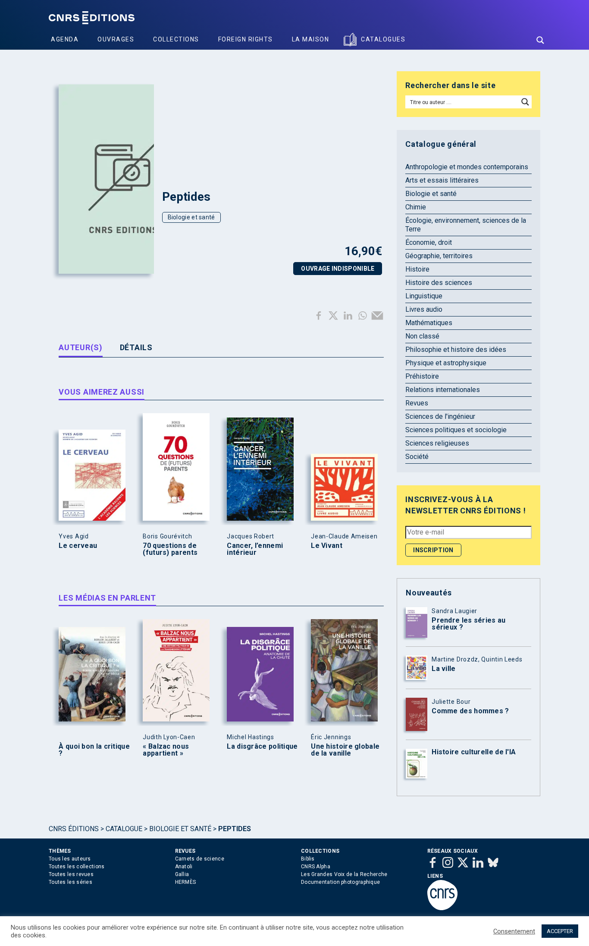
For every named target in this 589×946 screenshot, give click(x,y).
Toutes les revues (71, 874)
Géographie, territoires (439, 256)
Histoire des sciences (438, 282)
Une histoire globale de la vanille (345, 750)
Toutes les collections (77, 867)
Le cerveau (78, 545)
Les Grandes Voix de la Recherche (344, 874)
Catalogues (383, 39)
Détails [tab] (136, 347)
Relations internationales (442, 390)
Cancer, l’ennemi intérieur (255, 549)
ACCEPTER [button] (560, 931)
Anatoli (184, 867)
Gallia (182, 874)
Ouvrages (115, 39)
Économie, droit (428, 242)
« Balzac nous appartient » (166, 750)
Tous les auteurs (70, 859)
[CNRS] (442, 908)
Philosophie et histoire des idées (455, 349)
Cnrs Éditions (74, 829)
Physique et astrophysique (445, 363)
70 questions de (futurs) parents (170, 549)
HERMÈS (185, 882)
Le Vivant (326, 545)
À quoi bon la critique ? (94, 750)
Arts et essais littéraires (442, 180)
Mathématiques (428, 323)
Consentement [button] (514, 931)
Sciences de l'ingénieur (440, 416)
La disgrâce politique (262, 746)
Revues (416, 403)
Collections (176, 39)
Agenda (64, 39)
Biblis (308, 859)
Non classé (422, 336)
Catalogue (124, 829)
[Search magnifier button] (540, 40)
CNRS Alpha (315, 867)
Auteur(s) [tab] (80, 347)
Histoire (417, 269)
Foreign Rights (245, 39)
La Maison (310, 39)
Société (417, 456)
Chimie (415, 207)
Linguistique (423, 296)
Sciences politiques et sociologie (456, 430)
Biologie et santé (191, 217)
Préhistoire (422, 376)
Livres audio (423, 309)
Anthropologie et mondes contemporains (466, 167)
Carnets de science (199, 859)
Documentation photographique (340, 882)
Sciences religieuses (437, 443)
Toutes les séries (70, 882)
